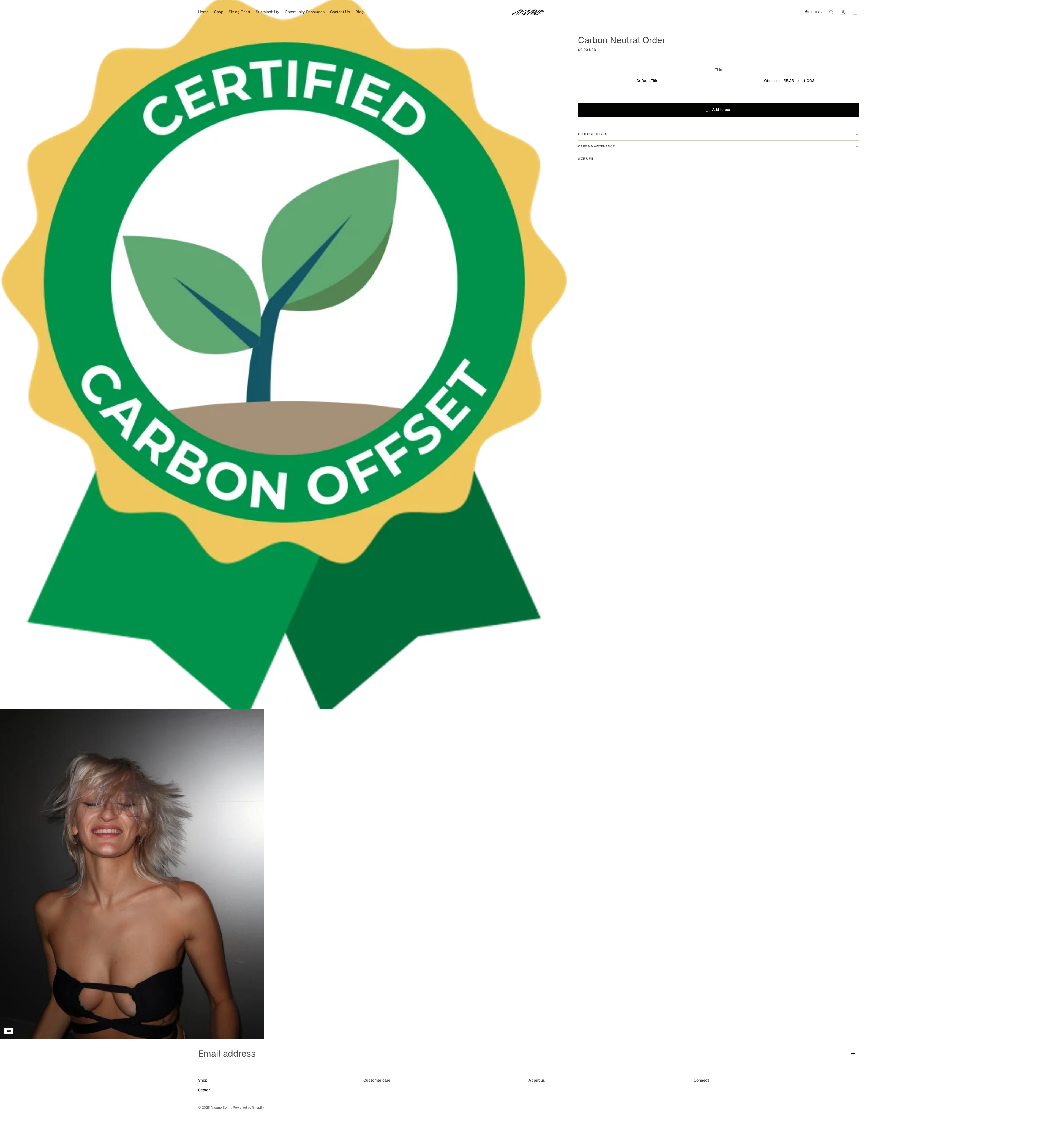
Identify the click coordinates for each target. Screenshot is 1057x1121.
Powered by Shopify (248, 1107)
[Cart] (855, 12)
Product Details (592, 134)
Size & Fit (585, 159)
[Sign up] (853, 1053)
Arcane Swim (221, 1107)
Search (204, 1089)
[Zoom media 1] (283, 354)
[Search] (831, 12)
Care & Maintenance (596, 146)
